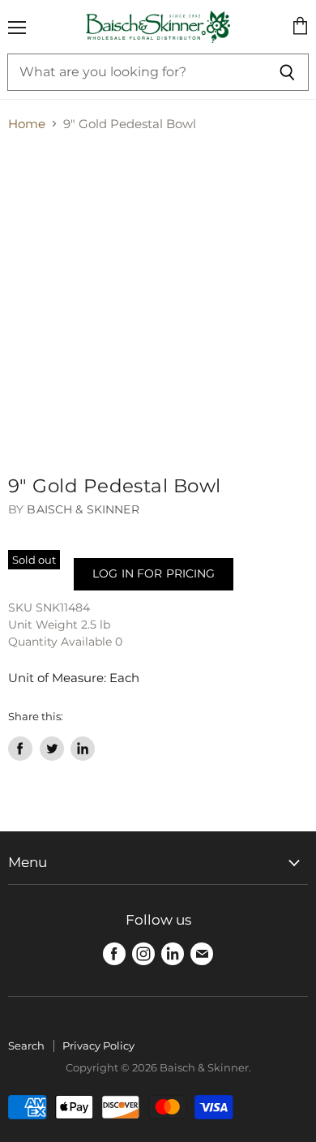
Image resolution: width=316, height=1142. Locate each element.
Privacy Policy (98, 1045)
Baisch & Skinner (83, 509)
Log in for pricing (153, 573)
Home (26, 124)
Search (26, 1045)
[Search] (287, 72)
